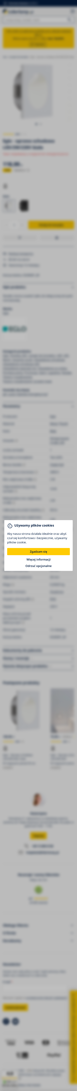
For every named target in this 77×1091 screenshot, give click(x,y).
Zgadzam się (38, 552)
